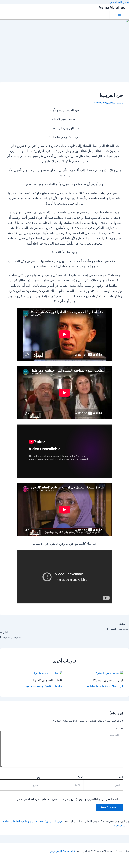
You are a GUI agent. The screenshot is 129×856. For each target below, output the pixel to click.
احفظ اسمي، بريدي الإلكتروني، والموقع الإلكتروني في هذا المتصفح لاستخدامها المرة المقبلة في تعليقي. (67, 799)
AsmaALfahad (112, 7)
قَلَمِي (108, 686)
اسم (121, 777)
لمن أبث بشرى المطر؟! (108, 680)
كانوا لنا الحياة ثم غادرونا (47, 680)
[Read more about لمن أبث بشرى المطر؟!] (109, 673)
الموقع (40, 777)
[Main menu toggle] (118, 15)
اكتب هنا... (118, 728)
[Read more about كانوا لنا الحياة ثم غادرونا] (48, 673)
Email (80, 777)
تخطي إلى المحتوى (119, 2)
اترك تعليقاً (118, 686)
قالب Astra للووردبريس (62, 851)
